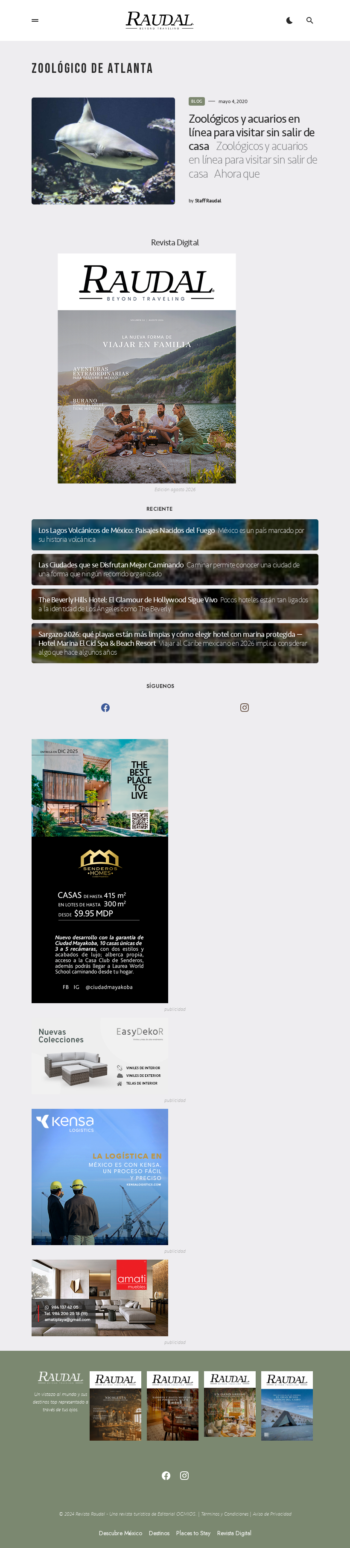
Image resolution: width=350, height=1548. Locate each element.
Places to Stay (193, 1533)
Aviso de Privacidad (272, 1514)
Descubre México (120, 1533)
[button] (35, 20)
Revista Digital (234, 1533)
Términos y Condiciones (224, 1514)
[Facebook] (105, 707)
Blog (196, 101)
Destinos (159, 1533)
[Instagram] (244, 707)
